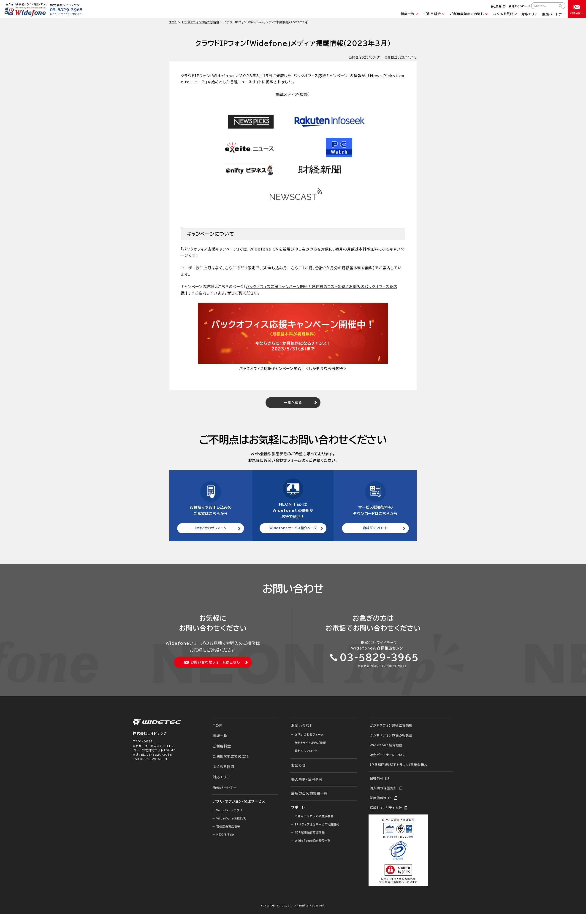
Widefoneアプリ (229, 810)
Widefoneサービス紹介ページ (293, 528)
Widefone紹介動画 (386, 745)
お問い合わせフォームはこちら (215, 662)
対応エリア (529, 14)
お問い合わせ (302, 725)
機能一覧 (408, 14)
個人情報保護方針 (383, 788)
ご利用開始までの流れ (467, 14)
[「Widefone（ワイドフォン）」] (25, 15)
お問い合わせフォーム (211, 528)
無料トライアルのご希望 (310, 742)
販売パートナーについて (388, 755)
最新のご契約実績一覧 (309, 793)
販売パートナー (553, 14)
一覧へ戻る (293, 402)
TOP (217, 725)
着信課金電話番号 (228, 826)
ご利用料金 (432, 14)
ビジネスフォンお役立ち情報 (200, 22)
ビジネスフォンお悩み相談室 (391, 735)
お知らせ (298, 765)
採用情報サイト (381, 798)
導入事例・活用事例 (306, 779)
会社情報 (496, 6)
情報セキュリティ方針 (386, 807)
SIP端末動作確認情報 (310, 832)
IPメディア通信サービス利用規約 (317, 824)
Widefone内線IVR (231, 818)
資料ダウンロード (519, 6)
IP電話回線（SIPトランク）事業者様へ (398, 764)
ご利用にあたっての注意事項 (314, 816)
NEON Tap (225, 834)
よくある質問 (503, 14)
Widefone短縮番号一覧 (312, 840)
